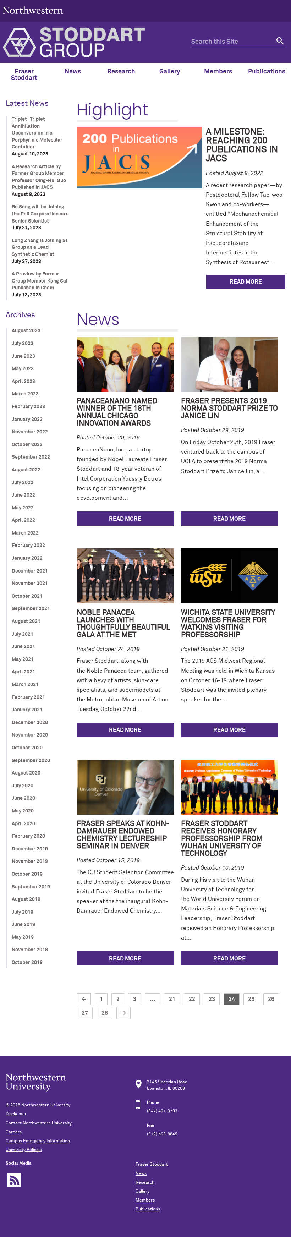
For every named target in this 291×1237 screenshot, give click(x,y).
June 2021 (23, 646)
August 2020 (26, 773)
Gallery (142, 1191)
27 (85, 1013)
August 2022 (26, 469)
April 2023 (23, 381)
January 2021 (27, 709)
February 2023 (28, 406)
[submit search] (279, 42)
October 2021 (27, 596)
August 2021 (26, 621)
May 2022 (23, 507)
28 (104, 1013)
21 (172, 999)
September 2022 (31, 457)
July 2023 (22, 343)
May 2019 (23, 937)
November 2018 (30, 949)
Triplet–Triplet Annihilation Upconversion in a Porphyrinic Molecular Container (37, 133)
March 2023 (25, 394)
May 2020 (23, 811)
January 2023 (27, 419)
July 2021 (22, 634)
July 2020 (22, 785)
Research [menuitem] (121, 72)
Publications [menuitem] (266, 72)
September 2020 (31, 760)
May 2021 (23, 659)
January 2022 (27, 558)
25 (251, 999)
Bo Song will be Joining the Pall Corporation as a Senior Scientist (40, 213)
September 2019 (31, 887)
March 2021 (25, 684)
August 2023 (26, 330)
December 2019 (30, 849)
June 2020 (23, 798)
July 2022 (22, 482)
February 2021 (28, 697)
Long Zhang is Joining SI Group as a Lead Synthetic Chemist (39, 247)
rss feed (14, 1180)
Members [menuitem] (218, 72)
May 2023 (23, 368)
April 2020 (23, 823)
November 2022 (30, 431)
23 (212, 999)
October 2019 (27, 874)
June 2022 (23, 495)
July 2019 (22, 912)
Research (145, 1183)
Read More (246, 282)
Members (145, 1200)
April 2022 (23, 520)
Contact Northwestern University (39, 1123)
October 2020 (27, 747)
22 (192, 999)
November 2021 (30, 583)
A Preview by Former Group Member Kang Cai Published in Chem (39, 281)
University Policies (24, 1150)
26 (271, 999)
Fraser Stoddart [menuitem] (24, 75)
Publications (148, 1209)
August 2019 (26, 899)
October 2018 (27, 962)
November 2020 (30, 735)
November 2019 (30, 861)
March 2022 (25, 533)
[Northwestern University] (33, 18)
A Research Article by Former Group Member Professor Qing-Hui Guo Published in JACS (39, 177)
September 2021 (31, 608)
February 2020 (28, 836)
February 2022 (28, 545)
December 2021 (30, 571)
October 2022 (27, 444)
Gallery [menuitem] (169, 72)
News (141, 1174)
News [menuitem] (73, 72)
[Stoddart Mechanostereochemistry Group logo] (97, 42)
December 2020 (30, 722)
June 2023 (23, 356)
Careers (14, 1132)
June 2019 (23, 924)
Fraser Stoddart (152, 1164)
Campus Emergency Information (38, 1141)
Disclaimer (16, 1114)
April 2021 (23, 671)
